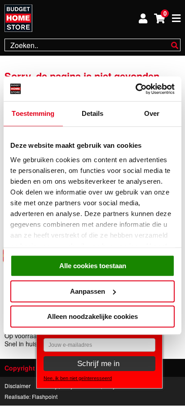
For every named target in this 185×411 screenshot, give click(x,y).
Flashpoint (44, 396)
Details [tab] (93, 113)
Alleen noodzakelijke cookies (92, 316)
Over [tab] (151, 113)
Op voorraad (22, 335)
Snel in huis (20, 343)
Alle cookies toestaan (92, 266)
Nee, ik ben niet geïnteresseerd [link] (78, 378)
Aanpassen (87, 291)
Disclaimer (17, 385)
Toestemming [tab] (33, 113)
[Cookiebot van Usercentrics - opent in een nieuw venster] (135, 89)
